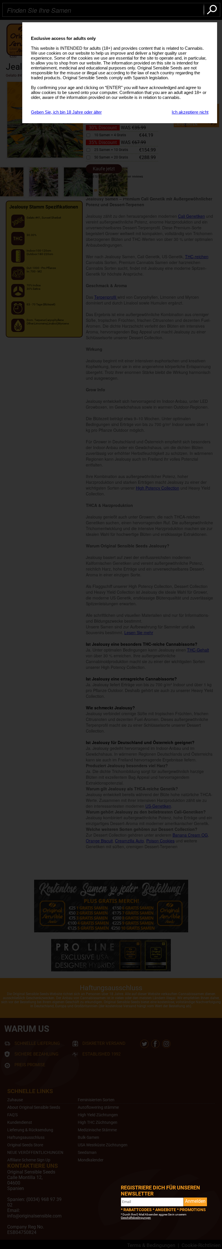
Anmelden (195, 1201)
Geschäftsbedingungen (136, 1217)
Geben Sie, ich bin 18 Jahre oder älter (66, 112)
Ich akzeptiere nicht (190, 112)
